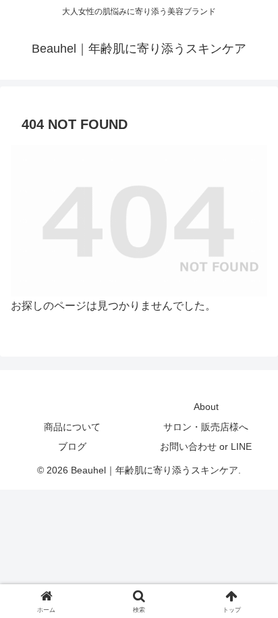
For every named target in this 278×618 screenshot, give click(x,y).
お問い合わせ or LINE (206, 446)
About (206, 406)
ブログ (72, 446)
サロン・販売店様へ (205, 426)
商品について (72, 426)
